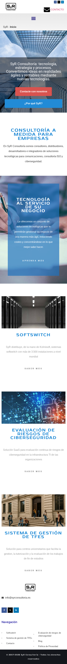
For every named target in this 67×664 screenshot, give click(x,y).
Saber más (33, 368)
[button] (33, 18)
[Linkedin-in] (62, 2)
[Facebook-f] (55, 2)
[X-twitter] (58, 2)
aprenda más (33, 261)
